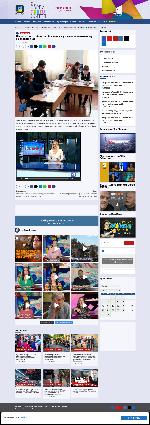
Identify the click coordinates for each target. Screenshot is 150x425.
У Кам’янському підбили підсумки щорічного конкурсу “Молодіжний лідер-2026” (26, 356)
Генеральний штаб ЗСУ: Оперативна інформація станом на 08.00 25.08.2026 (117, 104)
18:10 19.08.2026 (78, 363)
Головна (18, 22)
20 (103, 310)
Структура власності (52, 406)
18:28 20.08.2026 (50, 362)
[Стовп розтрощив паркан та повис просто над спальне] (56, 277)
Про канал (102, 22)
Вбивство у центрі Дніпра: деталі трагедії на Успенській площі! (84, 391)
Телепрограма (49, 22)
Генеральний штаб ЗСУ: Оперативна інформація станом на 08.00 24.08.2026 (117, 120)
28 (108, 314)
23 (118, 310)
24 (123, 310)
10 (123, 301)
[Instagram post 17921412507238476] (84, 248)
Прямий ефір (62, 22)
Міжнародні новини (110, 62)
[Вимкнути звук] (75, 179)
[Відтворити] (19, 179)
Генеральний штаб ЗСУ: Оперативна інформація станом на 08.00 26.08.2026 (117, 94)
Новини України (108, 70)
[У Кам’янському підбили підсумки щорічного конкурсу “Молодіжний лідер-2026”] (28, 343)
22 (113, 310)
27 (103, 314)
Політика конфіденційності (33, 406)
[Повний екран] (79, 179)
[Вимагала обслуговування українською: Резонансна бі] (84, 305)
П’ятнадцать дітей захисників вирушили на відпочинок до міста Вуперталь (54, 356)
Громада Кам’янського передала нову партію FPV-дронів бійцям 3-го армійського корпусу (55, 391)
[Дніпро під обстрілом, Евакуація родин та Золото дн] (28, 305)
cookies (24, 417)
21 (108, 310)
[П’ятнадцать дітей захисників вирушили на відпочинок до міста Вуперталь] (56, 343)
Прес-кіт (18, 409)
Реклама (82, 22)
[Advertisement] (52, 209)
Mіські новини (25, 33)
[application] (48, 156)
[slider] (47, 178)
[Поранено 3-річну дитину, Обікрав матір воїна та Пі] (28, 277)
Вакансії (112, 22)
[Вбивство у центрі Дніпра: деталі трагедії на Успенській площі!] (84, 378)
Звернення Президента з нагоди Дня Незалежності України (117, 112)
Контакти (92, 22)
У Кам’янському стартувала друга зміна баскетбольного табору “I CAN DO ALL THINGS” (28, 391)
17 (123, 306)
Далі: (78, 193)
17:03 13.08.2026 (78, 395)
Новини (27, 22)
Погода (73, 22)
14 (108, 306)
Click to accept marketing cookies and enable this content (118, 261)
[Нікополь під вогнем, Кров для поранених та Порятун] (84, 277)
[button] (134, 22)
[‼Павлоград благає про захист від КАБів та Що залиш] (28, 248)
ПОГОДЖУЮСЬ (134, 418)
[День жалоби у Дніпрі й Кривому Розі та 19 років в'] (56, 248)
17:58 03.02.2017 (22, 42)
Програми (37, 22)
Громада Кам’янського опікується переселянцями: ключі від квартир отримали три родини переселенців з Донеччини (84, 357)
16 (118, 306)
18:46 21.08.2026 (22, 362)
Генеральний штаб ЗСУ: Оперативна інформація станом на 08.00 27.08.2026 (117, 85)
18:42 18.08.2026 (22, 395)
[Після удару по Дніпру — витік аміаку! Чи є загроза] (56, 305)
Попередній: (35, 193)
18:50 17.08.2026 (50, 396)
